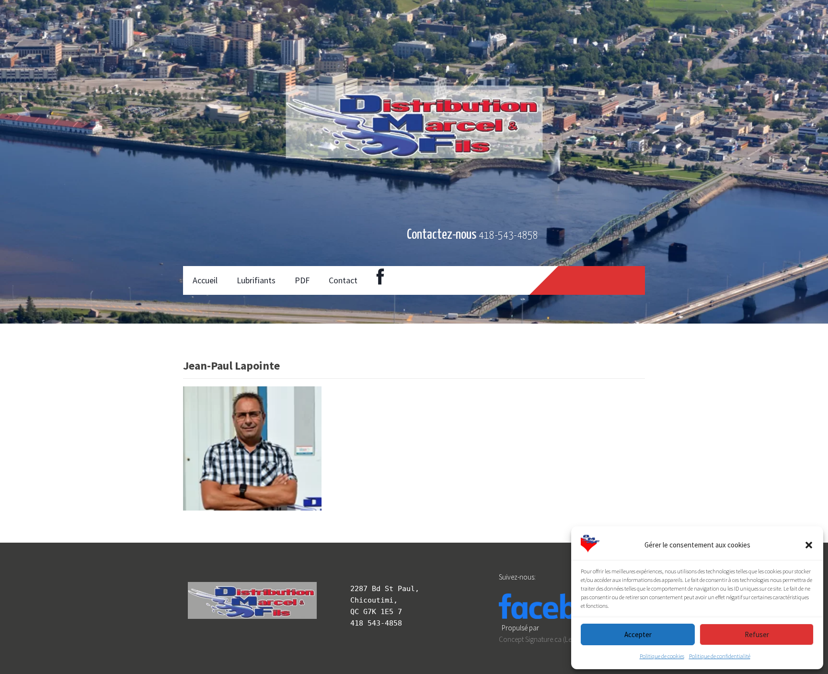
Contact (343, 280)
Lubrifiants (256, 280)
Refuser (757, 634)
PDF (302, 280)
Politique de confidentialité (719, 656)
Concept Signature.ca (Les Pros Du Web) (557, 639)
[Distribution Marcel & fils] (234, 235)
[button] (809, 545)
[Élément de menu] (380, 280)
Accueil (205, 280)
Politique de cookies (662, 656)
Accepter (638, 634)
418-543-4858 (508, 235)
